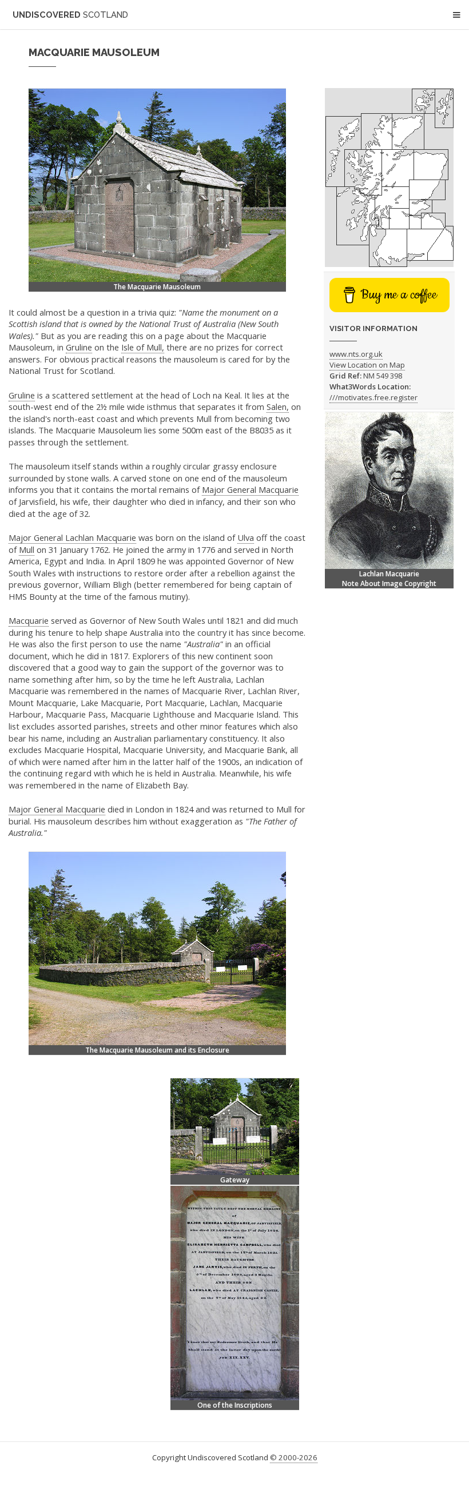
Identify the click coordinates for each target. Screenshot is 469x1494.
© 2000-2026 (293, 1457)
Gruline (79, 347)
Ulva (245, 537)
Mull (26, 549)
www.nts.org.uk (356, 354)
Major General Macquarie (250, 489)
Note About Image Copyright (389, 583)
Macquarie (29, 620)
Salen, (278, 406)
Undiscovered (70, 14)
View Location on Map (367, 365)
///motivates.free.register (373, 397)
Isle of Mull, (142, 347)
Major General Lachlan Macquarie (72, 537)
